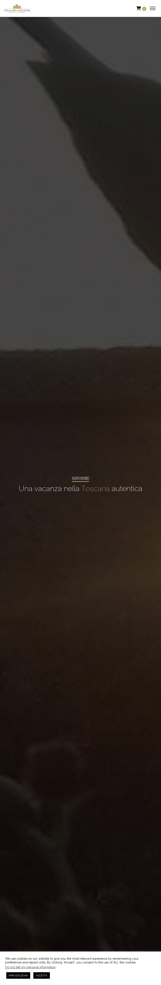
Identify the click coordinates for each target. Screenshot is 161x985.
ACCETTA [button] (41, 975)
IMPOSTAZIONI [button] (18, 975)
